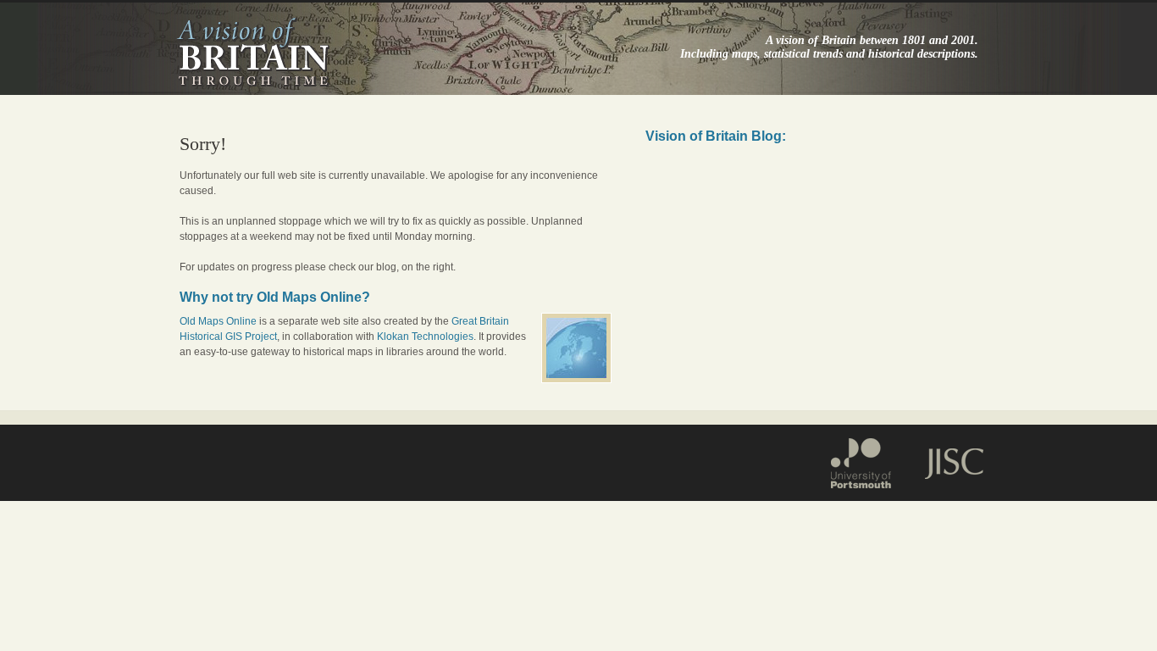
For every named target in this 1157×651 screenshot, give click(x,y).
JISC (945, 460)
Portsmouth (869, 460)
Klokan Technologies (425, 336)
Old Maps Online (218, 321)
